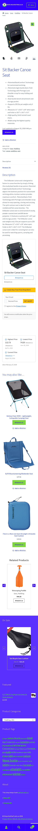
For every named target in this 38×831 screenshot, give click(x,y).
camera (17, 742)
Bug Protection (8, 742)
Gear (11, 13)
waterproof (7, 774)
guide (8, 752)
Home (7, 13)
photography (25, 761)
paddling (14, 151)
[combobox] (19, 719)
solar (18, 765)
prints (30, 761)
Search (19, 827)
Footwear (31, 748)
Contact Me (7, 803)
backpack (5, 738)
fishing (18, 749)
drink (14, 745)
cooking (32, 742)
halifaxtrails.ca (23, 792)
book (30, 738)
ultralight (15, 769)
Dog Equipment (7, 745)
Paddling (17, 13)
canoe (8, 151)
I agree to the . (16, 306)
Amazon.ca (9, 132)
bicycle (17, 738)
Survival (27, 764)
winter (17, 774)
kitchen (5, 756)
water (27, 769)
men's (15, 756)
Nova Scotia (10, 760)
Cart (29, 825)
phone (20, 761)
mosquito (20, 756)
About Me (6, 798)
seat (18, 151)
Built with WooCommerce (23, 819)
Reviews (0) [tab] (6, 168)
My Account (6, 827)
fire (15, 749)
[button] (32, 24)
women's (23, 774)
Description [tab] (6, 161)
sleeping (13, 765)
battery (11, 738)
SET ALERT (28, 301)
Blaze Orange (23, 738)
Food (25, 749)
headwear (20, 752)
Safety (5, 764)
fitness (22, 749)
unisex (23, 770)
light (11, 755)
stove (21, 765)
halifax (13, 752)
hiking (25, 752)
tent (32, 765)
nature (27, 755)
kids (29, 752)
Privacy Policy (21, 306)
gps (3, 752)
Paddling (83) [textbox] (18, 720)
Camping (24, 742)
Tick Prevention (6, 770)
